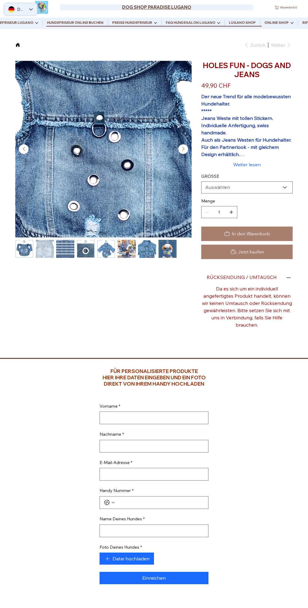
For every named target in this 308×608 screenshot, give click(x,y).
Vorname (110, 406)
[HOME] (17, 45)
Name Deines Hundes (122, 519)
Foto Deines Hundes (121, 547)
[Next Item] (183, 149)
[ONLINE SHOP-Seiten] (292, 22)
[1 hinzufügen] (231, 212)
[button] (287, 7)
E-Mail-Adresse (116, 462)
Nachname (112, 434)
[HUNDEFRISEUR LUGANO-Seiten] (36, 22)
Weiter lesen (247, 164)
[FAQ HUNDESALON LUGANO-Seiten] (218, 22)
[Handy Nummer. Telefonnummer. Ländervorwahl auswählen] (109, 502)
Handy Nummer (117, 490)
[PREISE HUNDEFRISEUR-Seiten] (155, 22)
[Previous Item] (24, 149)
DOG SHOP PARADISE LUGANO (156, 7)
